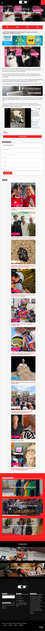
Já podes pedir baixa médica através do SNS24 (22, 568)
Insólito (18, 9)
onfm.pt (19, 596)
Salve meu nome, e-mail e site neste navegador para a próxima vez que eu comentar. (23, 170)
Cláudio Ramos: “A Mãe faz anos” (17, 440)
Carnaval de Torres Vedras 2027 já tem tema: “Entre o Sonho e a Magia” (23, 506)
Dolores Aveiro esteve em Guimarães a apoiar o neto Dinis (23, 237)
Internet (22, 9)
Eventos (10, 625)
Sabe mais (32, 613)
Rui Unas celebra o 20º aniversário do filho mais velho (23, 526)
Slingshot (25, 623)
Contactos (21, 625)
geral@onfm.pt (21, 600)
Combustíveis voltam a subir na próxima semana (23, 487)
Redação (22, 17)
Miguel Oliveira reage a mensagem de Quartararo (22, 552)
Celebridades (5, 500)
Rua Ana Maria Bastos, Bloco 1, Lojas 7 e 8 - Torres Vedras (21, 604)
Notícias (27, 9)
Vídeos (15, 625)
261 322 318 (20, 598)
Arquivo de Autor (22, 136)
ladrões (6, 68)
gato (35, 98)
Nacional (5, 480)
